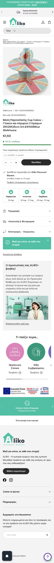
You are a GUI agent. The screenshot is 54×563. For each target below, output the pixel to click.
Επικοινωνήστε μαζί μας (17, 323)
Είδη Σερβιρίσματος (36, 366)
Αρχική (5, 40)
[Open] (7, 556)
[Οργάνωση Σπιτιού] (15, 352)
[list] (27, 71)
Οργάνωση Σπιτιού (15, 366)
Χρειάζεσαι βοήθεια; (12, 254)
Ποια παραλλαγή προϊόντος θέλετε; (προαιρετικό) (25, 150)
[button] (49, 22)
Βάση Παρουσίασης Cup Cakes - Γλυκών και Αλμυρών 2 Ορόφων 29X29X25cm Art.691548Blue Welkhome (26, 42)
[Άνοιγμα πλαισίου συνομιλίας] (48, 557)
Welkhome (7, 110)
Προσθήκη (36, 162)
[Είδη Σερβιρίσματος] (36, 352)
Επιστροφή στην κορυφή (27, 420)
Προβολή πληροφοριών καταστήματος (22, 182)
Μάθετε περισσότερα (16, 471)
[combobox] (27, 31)
